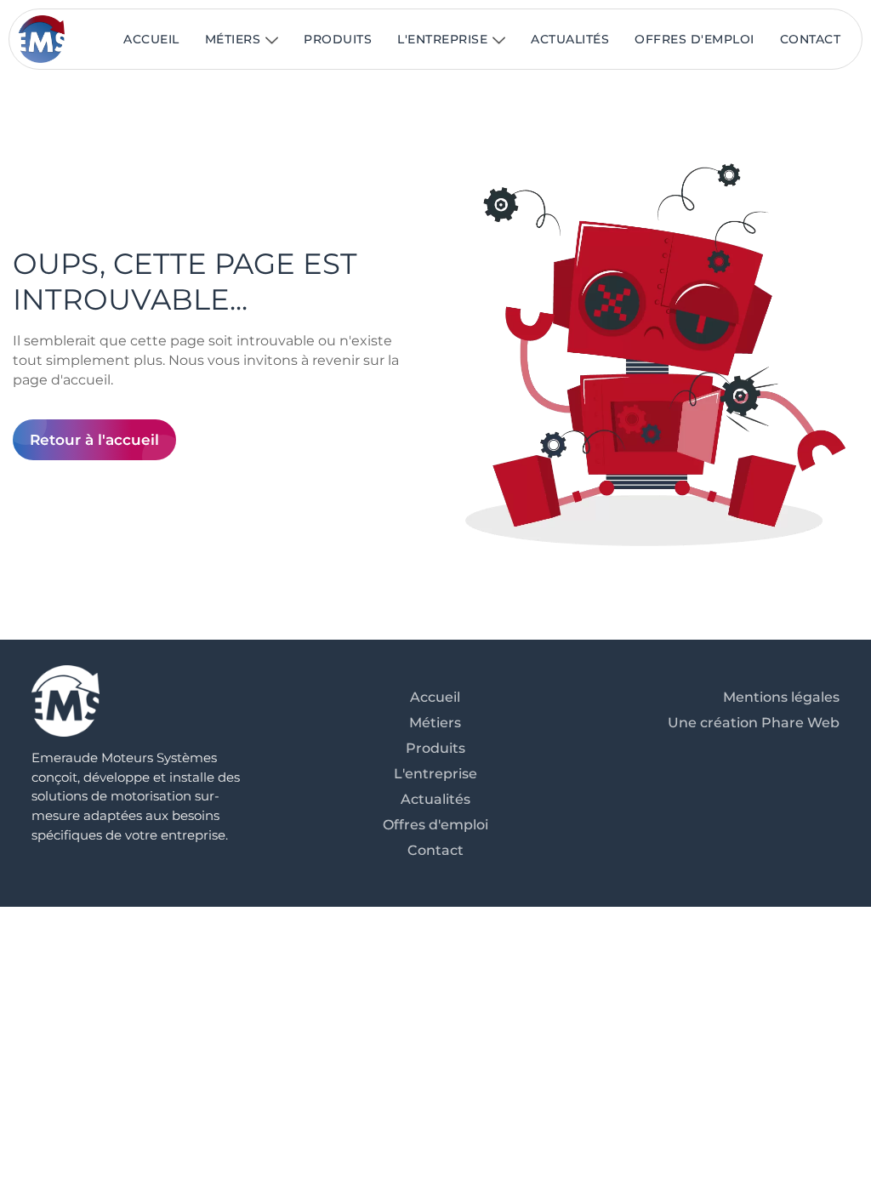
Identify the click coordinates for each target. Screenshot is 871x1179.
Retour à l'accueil (94, 439)
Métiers (233, 39)
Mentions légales (781, 696)
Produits (338, 39)
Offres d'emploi (694, 39)
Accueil (151, 39)
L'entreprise (442, 39)
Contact (810, 39)
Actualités (570, 39)
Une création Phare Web (754, 722)
